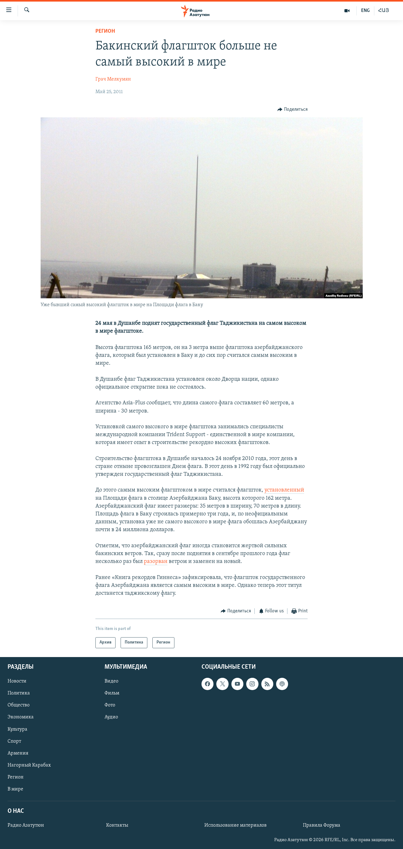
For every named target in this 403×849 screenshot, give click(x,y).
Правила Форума (321, 825)
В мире (15, 788)
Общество (19, 705)
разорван (155, 562)
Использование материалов (235, 825)
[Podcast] (282, 684)
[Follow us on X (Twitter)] (222, 684)
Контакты (117, 825)
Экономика (21, 717)
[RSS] (267, 684)
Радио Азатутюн (26, 825)
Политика (19, 693)
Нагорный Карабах (29, 764)
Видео (111, 681)
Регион (105, 31)
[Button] (292, 109)
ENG (365, 10)
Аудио (111, 717)
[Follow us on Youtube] (237, 684)
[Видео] (347, 10)
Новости (17, 681)
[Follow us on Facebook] (207, 684)
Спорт (14, 741)
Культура (17, 729)
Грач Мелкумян (113, 79)
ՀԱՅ (383, 10)
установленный (284, 490)
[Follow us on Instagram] (252, 684)
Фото (110, 705)
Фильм (112, 693)
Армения (18, 753)
